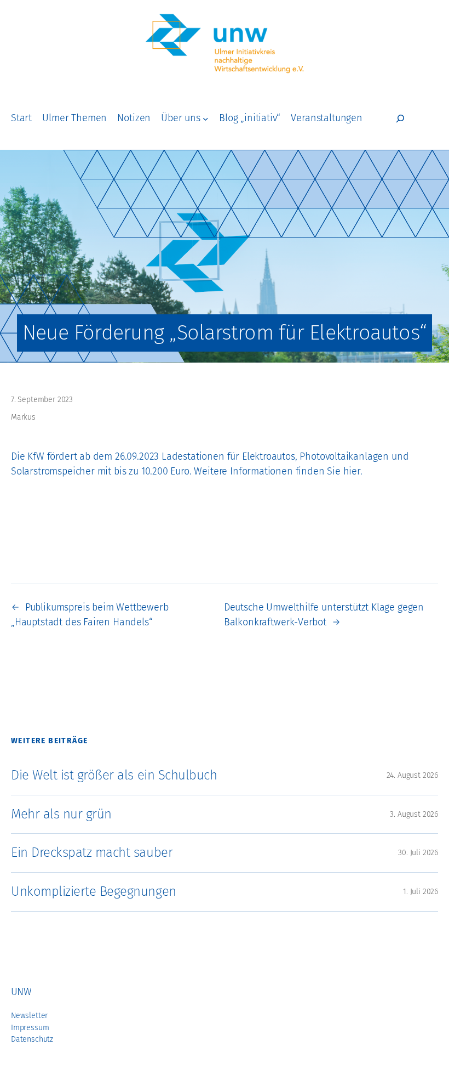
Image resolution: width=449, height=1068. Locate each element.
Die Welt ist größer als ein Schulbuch (114, 775)
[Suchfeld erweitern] (400, 118)
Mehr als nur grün (61, 814)
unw (21, 992)
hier (351, 471)
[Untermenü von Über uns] (206, 119)
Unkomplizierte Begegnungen (93, 891)
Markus (23, 417)
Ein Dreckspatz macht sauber (91, 852)
